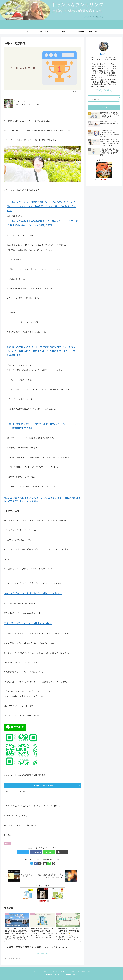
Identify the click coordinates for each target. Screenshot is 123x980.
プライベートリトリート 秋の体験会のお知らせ (36, 593)
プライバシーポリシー (72, 971)
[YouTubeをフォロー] (45, 863)
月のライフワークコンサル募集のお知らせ (29, 623)
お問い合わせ (60, 971)
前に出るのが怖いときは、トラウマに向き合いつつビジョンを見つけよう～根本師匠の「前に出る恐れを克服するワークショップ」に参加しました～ (42, 351)
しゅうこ (104, 54)
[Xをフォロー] (31, 863)
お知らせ (8, 843)
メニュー (51, 971)
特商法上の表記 (86, 971)
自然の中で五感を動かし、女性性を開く (28, 424)
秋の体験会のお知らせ (24, 428)
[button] (62, 852)
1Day (52, 424)
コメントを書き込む (42, 953)
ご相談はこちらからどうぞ (42, 786)
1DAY (7, 593)
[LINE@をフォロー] (49, 863)
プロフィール (42, 971)
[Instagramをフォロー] (40, 863)
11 (5, 623)
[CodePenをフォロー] (53, 863)
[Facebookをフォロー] (36, 863)
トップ (34, 971)
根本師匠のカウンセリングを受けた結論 (31, 225)
